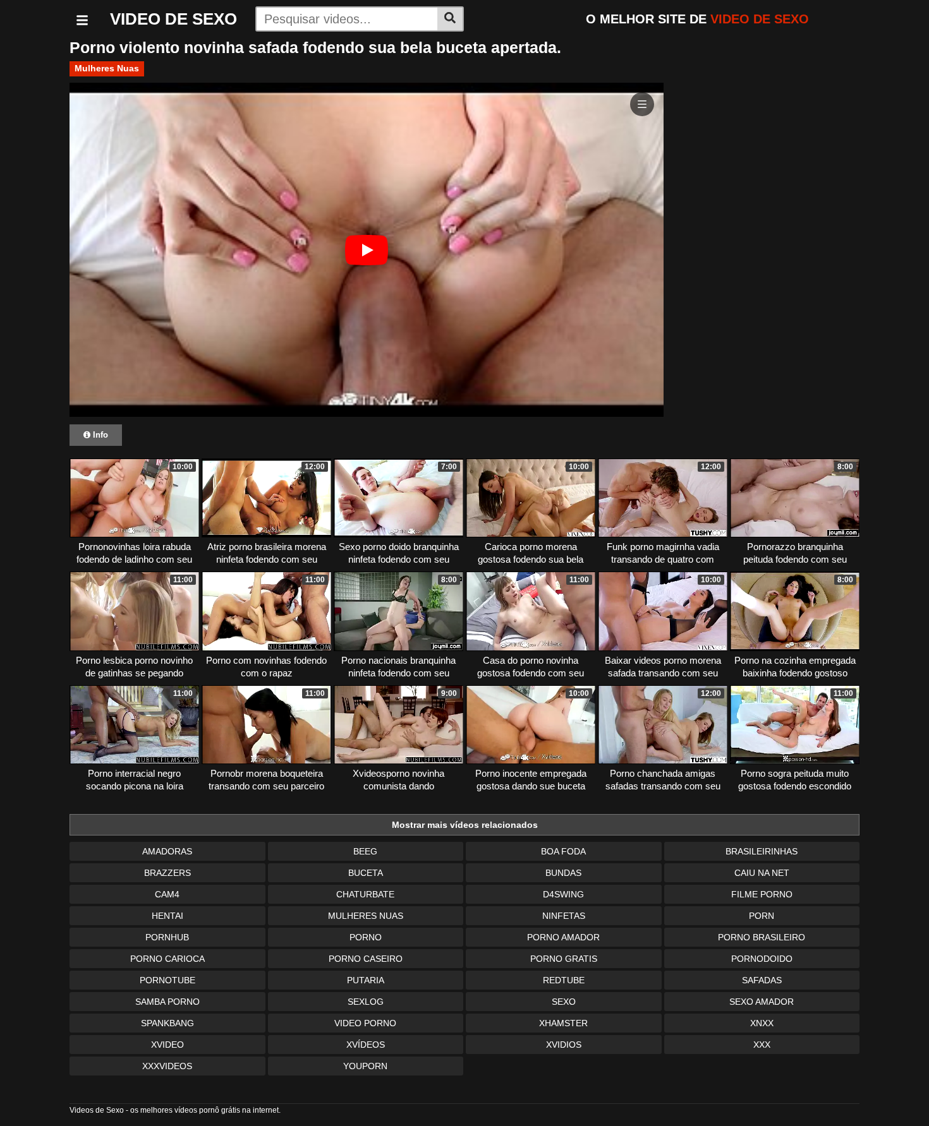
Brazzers (167, 873)
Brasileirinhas (762, 851)
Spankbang (167, 1023)
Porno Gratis (563, 959)
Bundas (563, 873)
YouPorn (365, 1066)
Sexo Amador (761, 1002)
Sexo (564, 1002)
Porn (761, 916)
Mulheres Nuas (107, 68)
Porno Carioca (167, 959)
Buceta (365, 873)
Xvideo (167, 1044)
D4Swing (563, 894)
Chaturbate (365, 894)
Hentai (167, 916)
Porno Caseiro (366, 959)
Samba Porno (167, 1002)
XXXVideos (167, 1066)
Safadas (762, 980)
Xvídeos (365, 1044)
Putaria (365, 980)
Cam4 (167, 894)
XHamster (563, 1023)
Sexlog (366, 1002)
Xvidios (563, 1044)
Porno (365, 937)
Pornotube (167, 980)
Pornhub (167, 937)
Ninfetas (563, 916)
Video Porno (365, 1023)
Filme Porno (761, 894)
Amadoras (167, 851)
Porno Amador (563, 937)
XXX (761, 1044)
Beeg (365, 851)
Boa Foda (563, 851)
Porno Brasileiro (761, 937)
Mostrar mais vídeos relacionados (465, 825)
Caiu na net (761, 873)
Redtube (564, 980)
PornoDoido (761, 959)
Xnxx (762, 1023)
